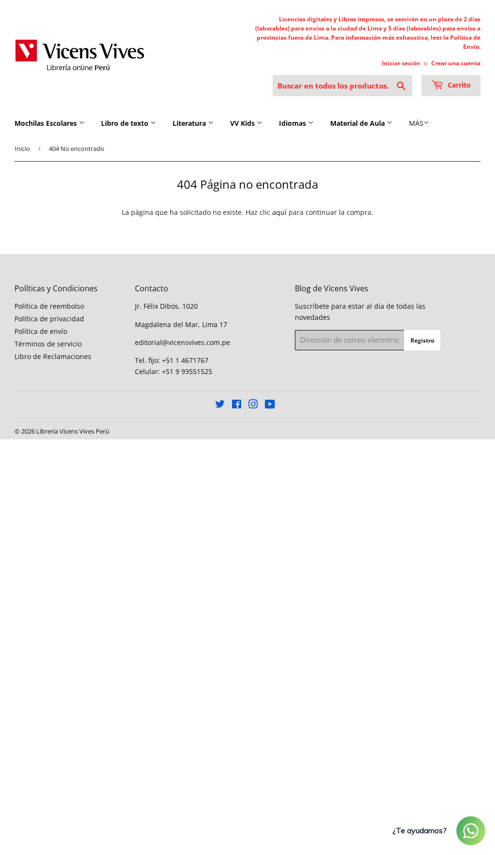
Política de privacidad (49, 318)
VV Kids (243, 123)
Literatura (190, 123)
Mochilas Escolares (47, 123)
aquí (279, 212)
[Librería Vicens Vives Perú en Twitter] (220, 405)
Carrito (458, 85)
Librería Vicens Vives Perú (72, 431)
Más (416, 123)
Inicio (22, 148)
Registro (422, 340)
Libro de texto (125, 123)
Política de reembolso (49, 306)
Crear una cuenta (455, 63)
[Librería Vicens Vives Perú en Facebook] (237, 405)
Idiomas (293, 123)
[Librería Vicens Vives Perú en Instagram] (253, 405)
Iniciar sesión (401, 63)
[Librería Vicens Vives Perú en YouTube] (270, 405)
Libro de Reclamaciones (53, 356)
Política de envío (41, 331)
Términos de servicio (48, 343)
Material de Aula (358, 123)
